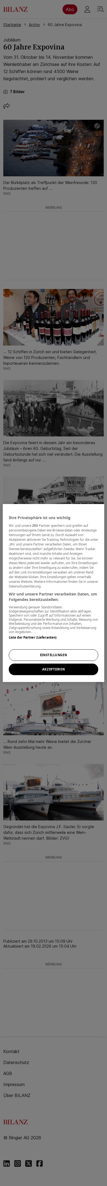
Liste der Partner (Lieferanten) (33, 637)
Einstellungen (53, 655)
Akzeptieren (53, 669)
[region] (54, 593)
